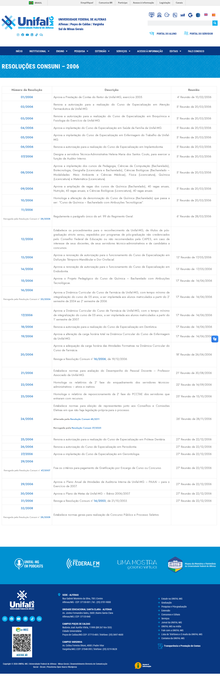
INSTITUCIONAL (37, 51)
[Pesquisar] (215, 23)
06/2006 (27, 147)
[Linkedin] (25, 619)
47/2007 (45, 470)
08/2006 (27, 172)
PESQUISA (79, 51)
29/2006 (27, 461)
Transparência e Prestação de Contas (182, 645)
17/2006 (27, 315)
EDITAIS (174, 51)
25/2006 (27, 439)
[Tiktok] (36, 34)
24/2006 (27, 419)
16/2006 (27, 290)
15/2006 (27, 281)
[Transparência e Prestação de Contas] (160, 646)
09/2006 (27, 189)
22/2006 (27, 385)
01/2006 (27, 97)
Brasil (38, 2)
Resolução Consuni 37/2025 (86, 428)
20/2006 (46, 299)
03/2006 (27, 118)
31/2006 (27, 501)
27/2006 (27, 454)
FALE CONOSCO (196, 51)
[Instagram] (18, 34)
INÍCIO (19, 51)
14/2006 (27, 269)
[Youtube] (27, 34)
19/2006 (27, 336)
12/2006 (27, 239)
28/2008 (45, 218)
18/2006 (27, 327)
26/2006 (27, 447)
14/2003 (100, 501)
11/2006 (27, 210)
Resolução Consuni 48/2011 (85, 419)
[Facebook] (22, 34)
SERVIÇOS (121, 51)
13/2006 (27, 257)
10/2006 (27, 200)
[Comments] (41, 34)
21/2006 (27, 373)
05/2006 (27, 137)
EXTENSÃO (100, 51)
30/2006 (27, 493)
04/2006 (27, 128)
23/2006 (27, 396)
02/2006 (27, 107)
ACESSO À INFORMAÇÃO (150, 51)
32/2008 (27, 508)
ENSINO (60, 51)
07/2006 (27, 156)
